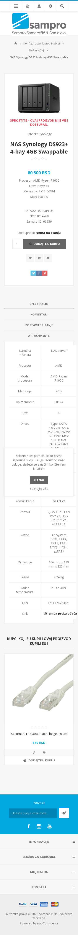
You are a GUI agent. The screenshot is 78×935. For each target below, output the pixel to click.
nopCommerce (47, 923)
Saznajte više (39, 489)
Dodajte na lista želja (30, 258)
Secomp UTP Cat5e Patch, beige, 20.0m (39, 734)
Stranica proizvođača (60, 613)
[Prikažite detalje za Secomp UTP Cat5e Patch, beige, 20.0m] (39, 688)
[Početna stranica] (15, 43)
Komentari (39, 314)
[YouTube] (49, 826)
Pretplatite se (64, 813)
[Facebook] (28, 826)
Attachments (39, 336)
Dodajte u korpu (47, 244)
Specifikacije (39, 304)
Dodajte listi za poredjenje (39, 258)
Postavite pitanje (39, 325)
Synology (45, 134)
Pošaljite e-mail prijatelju (48, 258)
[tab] (39, 304)
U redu (39, 480)
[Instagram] (39, 826)
